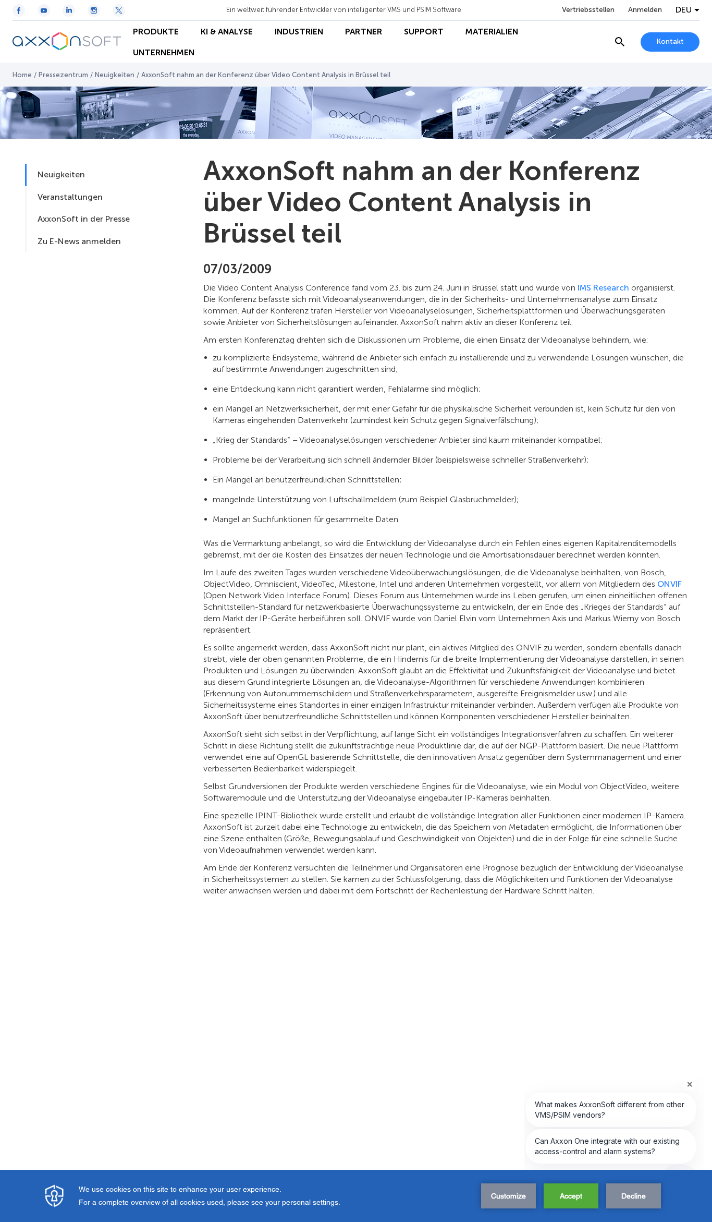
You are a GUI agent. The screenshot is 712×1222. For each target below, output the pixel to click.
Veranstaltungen (70, 197)
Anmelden (645, 10)
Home (22, 75)
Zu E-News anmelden (79, 241)
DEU (684, 10)
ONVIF (669, 584)
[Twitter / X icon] (119, 10)
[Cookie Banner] (356, 1196)
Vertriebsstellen (588, 10)
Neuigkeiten (114, 75)
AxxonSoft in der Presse (84, 219)
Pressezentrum (63, 75)
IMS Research (603, 288)
